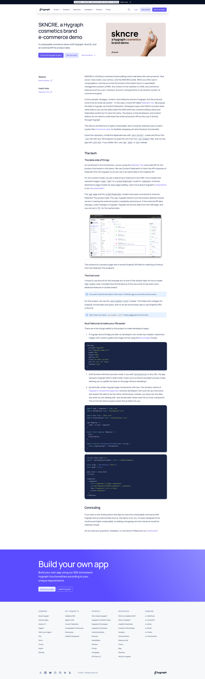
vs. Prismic (148, 632)
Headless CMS (70, 616)
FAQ (39, 636)
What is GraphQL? (124, 620)
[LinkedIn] (45, 673)
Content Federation (72, 624)
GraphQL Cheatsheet (125, 624)
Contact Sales (43, 620)
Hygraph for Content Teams (101, 620)
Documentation (123, 636)
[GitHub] (60, 673)
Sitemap (41, 652)
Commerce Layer (103, 129)
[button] (102, 2)
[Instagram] (55, 673)
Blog (119, 648)
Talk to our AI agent (44, 632)
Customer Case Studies (126, 628)
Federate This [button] (43, 92)
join (133, 294)
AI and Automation (98, 632)
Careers (41, 624)
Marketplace (96, 640)
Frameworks (69, 632)
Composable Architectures (74, 628)
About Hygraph (43, 616)
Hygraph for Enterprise (99, 628)
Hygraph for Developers (100, 624)
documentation (97, 188)
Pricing (108, 10)
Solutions (66, 10)
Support (41, 628)
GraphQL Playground (72, 636)
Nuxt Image (144, 338)
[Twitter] (40, 673)
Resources (77, 10)
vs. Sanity (148, 624)
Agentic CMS (69, 620)
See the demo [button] (43, 80)
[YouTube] (50, 673)
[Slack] (65, 673)
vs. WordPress (150, 616)
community (152, 530)
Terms (40, 640)
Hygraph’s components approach (104, 390)
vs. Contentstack (151, 636)
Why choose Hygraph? (99, 616)
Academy (121, 632)
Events (120, 644)
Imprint (40, 648)
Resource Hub (123, 640)
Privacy (41, 644)
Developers (88, 10)
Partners (99, 10)
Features (95, 636)
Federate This (147, 102)
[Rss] (70, 673)
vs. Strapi (148, 628)
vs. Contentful (150, 620)
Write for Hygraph (124, 656)
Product (56, 10)
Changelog (95, 652)
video (131, 315)
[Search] (129, 10)
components (161, 185)
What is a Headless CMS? (127, 616)
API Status (95, 656)
